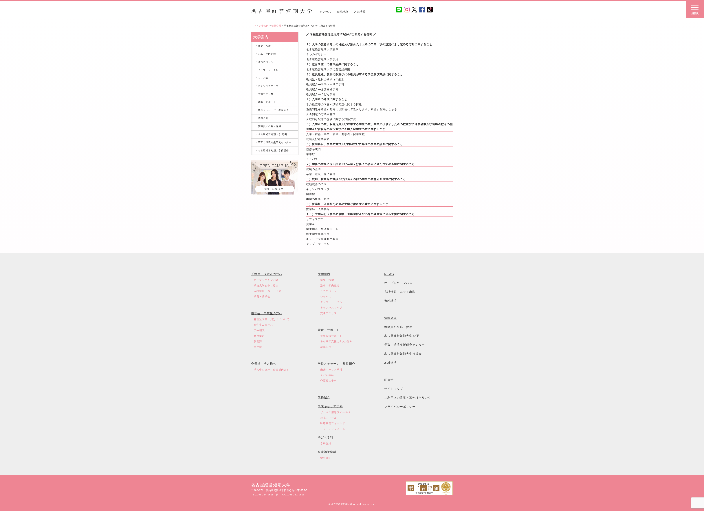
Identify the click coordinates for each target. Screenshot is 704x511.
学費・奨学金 (262, 296)
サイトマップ (393, 388)
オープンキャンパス (266, 279)
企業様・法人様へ (263, 363)
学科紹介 (324, 397)
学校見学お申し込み (266, 285)
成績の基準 (313, 169)
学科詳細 (325, 443)
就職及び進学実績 (318, 139)
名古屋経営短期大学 (282, 11)
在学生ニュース (263, 324)
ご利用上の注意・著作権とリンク (407, 397)
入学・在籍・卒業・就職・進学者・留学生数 (335, 134)
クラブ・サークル (318, 243)
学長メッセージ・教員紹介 (273, 110)
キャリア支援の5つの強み (336, 341)
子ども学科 (327, 375)
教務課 (258, 341)
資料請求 (342, 11)
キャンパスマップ (318, 189)
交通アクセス (265, 94)
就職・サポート (267, 102)
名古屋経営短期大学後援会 (273, 150)
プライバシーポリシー (399, 406)
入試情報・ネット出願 (267, 291)
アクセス (325, 11)
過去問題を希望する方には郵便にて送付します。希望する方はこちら (351, 109)
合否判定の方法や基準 (321, 114)
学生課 (258, 346)
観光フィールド (330, 417)
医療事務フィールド (332, 423)
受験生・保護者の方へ (266, 274)
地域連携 (390, 362)
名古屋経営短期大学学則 (322, 59)
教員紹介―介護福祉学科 (322, 89)
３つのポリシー (316, 54)
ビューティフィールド (334, 428)
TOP (253, 25)
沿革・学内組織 (267, 54)
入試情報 (360, 11)
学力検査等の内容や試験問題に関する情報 (334, 104)
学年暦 (310, 154)
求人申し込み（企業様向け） (271, 369)
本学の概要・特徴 (318, 199)
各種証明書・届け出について (271, 319)
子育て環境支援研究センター (274, 142)
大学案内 (264, 25)
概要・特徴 (264, 46)
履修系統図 (313, 149)
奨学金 (310, 224)
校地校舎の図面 (316, 184)
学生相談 (259, 330)
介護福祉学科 (328, 380)
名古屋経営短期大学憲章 (322, 49)
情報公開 (276, 25)
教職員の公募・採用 (269, 126)
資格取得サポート (331, 335)
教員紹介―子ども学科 (321, 94)
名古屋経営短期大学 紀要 (272, 134)
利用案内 (259, 335)
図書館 (310, 194)
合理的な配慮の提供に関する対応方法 (331, 119)
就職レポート (328, 346)
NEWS (389, 274)
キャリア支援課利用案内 (322, 238)
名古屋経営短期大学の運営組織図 (328, 69)
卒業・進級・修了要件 (321, 174)
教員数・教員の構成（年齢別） (326, 79)
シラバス (312, 159)
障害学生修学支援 (318, 234)
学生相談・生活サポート (322, 229)
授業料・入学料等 (318, 209)
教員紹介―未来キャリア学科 (325, 84)
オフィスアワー (316, 219)
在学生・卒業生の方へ (266, 313)
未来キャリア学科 (331, 369)
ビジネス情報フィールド (335, 412)
